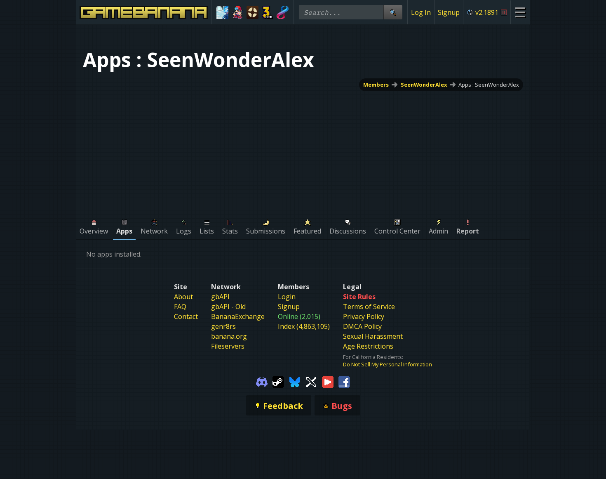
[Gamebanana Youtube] (327, 381)
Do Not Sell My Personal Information (387, 364)
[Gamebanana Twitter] (311, 381)
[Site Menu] (520, 12)
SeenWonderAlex (424, 84)
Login (287, 296)
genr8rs (223, 326)
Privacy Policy (363, 316)
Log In (421, 12)
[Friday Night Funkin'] (237, 12)
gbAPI (220, 296)
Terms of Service (369, 306)
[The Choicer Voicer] (222, 12)
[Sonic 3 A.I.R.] (267, 12)
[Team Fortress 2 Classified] (252, 12)
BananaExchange (238, 316)
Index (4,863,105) (304, 326)
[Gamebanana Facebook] (344, 381)
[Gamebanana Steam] (278, 381)
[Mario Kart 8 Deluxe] (282, 12)
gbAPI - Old (228, 306)
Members (376, 84)
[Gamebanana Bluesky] (294, 381)
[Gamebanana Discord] (261, 381)
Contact (186, 316)
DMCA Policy (362, 326)
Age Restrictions (368, 346)
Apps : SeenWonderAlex (488, 84)
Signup (449, 12)
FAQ (180, 306)
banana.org (229, 336)
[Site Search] (392, 12)
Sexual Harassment (373, 336)
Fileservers (227, 346)
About (183, 296)
